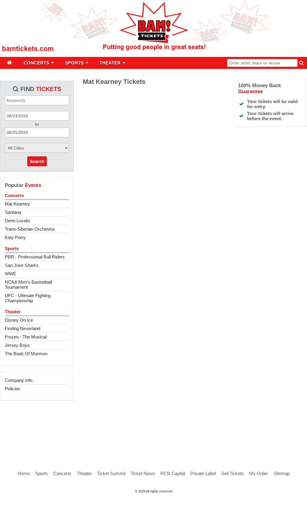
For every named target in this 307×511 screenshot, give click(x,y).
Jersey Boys (17, 345)
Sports (12, 248)
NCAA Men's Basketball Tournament (28, 284)
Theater (13, 311)
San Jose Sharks (22, 265)
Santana (13, 212)
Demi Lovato (17, 220)
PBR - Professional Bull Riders (35, 256)
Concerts (14, 195)
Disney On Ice (19, 320)
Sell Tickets (232, 473)
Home (24, 473)
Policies (12, 388)
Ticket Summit (111, 473)
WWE (10, 273)
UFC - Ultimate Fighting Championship (28, 298)
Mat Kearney (17, 203)
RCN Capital (172, 473)
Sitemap (281, 473)
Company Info (18, 380)
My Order (258, 473)
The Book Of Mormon (26, 353)
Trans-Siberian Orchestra (29, 229)
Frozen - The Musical (25, 336)
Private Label (203, 473)
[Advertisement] (153, 428)
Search (37, 161)
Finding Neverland (22, 328)
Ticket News (143, 473)
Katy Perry (15, 237)
